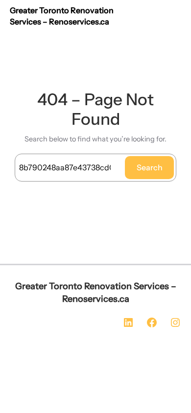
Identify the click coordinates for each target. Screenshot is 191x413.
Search (150, 167)
